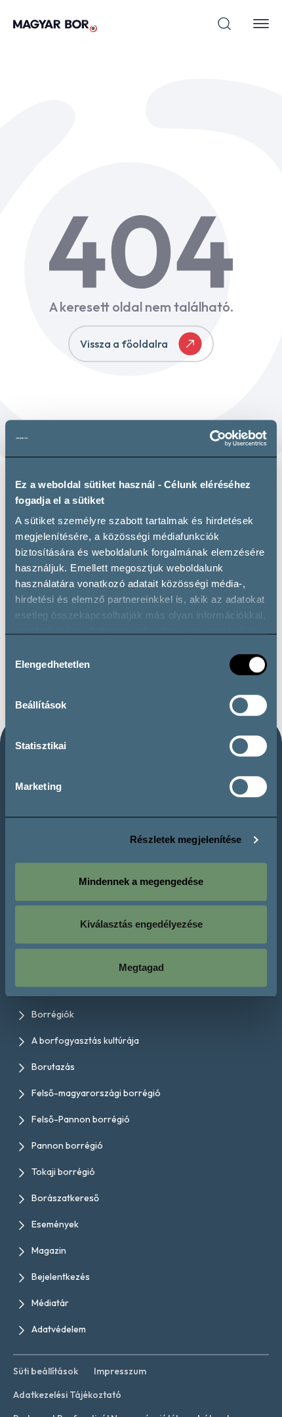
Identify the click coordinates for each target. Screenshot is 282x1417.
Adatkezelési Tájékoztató (67, 1395)
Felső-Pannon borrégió (80, 1119)
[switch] (248, 705)
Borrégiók (52, 1014)
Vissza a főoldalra (124, 343)
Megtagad (141, 967)
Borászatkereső (65, 1198)
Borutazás (53, 1067)
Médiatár (50, 1303)
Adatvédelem (58, 1329)
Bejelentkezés (60, 1277)
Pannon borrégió (67, 1145)
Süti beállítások (45, 1371)
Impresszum (120, 1371)
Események (55, 1224)
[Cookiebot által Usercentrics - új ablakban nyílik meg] (209, 438)
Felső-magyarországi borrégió (96, 1093)
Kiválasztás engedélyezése (141, 924)
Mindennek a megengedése (141, 881)
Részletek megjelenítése (185, 839)
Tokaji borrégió (63, 1172)
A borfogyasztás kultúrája (85, 1040)
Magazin (48, 1250)
